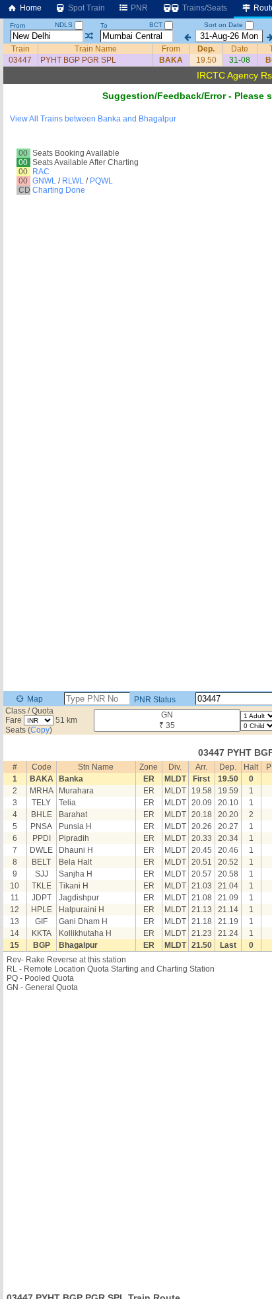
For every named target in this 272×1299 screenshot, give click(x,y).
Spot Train (85, 8)
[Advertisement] (136, 1138)
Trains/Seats (203, 8)
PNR (138, 8)
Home (30, 8)
